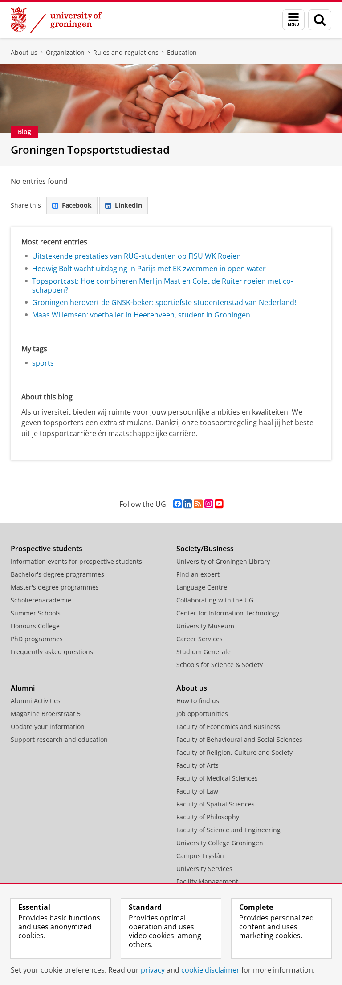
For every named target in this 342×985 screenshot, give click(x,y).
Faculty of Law (197, 791)
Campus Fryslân (200, 855)
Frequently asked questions (52, 651)
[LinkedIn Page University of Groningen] (187, 504)
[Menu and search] (293, 19)
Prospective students (46, 548)
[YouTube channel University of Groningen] (219, 504)
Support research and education (59, 739)
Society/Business (205, 548)
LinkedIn (128, 205)
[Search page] (320, 19)
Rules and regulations (126, 52)
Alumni (23, 688)
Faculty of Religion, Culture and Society (234, 752)
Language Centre (201, 587)
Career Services (199, 639)
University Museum (205, 626)
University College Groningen (219, 842)
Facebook (77, 205)
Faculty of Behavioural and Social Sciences (239, 739)
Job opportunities (202, 713)
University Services (204, 868)
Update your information (48, 726)
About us (24, 52)
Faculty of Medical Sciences (217, 778)
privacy (153, 969)
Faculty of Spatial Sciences (215, 804)
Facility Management (207, 881)
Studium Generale (203, 651)
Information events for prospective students (76, 561)
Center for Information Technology (227, 613)
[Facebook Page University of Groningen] (177, 504)
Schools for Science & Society (219, 664)
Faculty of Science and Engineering (228, 830)
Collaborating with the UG (214, 600)
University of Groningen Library (223, 561)
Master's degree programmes (55, 587)
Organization (65, 52)
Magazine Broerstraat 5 (46, 713)
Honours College (35, 626)
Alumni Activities (36, 700)
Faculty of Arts (197, 765)
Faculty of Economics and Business (228, 726)
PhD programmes (37, 639)
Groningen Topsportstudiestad (90, 149)
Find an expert (198, 574)
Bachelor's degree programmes (57, 574)
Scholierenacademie (41, 600)
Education (182, 52)
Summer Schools (36, 613)
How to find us (197, 700)
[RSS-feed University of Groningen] (198, 504)
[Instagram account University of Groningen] (208, 504)
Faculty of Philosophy (207, 817)
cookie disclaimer (210, 969)
